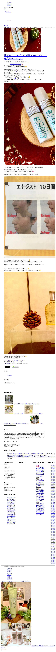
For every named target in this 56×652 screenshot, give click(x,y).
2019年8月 (53, 500)
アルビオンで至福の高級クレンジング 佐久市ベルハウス (23, 455)
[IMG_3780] (22, 40)
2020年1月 (53, 493)
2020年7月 (53, 485)
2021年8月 (53, 465)
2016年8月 (53, 555)
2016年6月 (53, 558)
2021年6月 (53, 468)
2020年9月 (53, 482)
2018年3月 (53, 526)
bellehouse (27, 62)
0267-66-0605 (7, 363)
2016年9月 (53, 554)
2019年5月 (53, 505)
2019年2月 (53, 510)
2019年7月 (53, 502)
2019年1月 (53, 511)
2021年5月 (53, 470)
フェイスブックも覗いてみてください (14, 360)
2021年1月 (53, 476)
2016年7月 (53, 557)
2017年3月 (53, 545)
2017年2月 (53, 546)
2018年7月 (53, 520)
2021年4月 (53, 471)
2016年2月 (53, 563)
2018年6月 (53, 522)
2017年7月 (53, 539)
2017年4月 (53, 543)
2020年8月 (53, 484)
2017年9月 (53, 536)
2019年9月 (53, 499)
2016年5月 (53, 560)
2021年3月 (53, 473)
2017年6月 (53, 540)
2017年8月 (53, 537)
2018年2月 (53, 528)
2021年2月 (53, 474)
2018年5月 (53, 523)
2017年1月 (53, 548)
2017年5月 (53, 542)
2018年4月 (53, 525)
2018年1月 (53, 529)
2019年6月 (53, 503)
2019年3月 (53, 508)
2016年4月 (53, 561)
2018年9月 (53, 517)
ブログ (6, 25)
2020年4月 (53, 488)
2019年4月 (53, 506)
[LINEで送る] (15, 366)
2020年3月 (53, 490)
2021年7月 (53, 467)
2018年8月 (53, 519)
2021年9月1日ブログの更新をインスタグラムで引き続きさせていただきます (27, 453)
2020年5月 (53, 487)
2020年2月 (53, 491)
